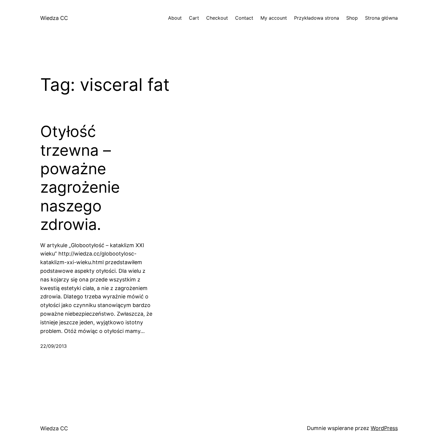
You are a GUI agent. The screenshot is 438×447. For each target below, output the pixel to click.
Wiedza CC (54, 18)
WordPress (384, 428)
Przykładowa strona (316, 18)
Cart (194, 18)
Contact (244, 18)
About (175, 18)
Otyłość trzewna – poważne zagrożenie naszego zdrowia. (80, 178)
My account (273, 18)
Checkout (217, 18)
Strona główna (381, 18)
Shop (352, 18)
